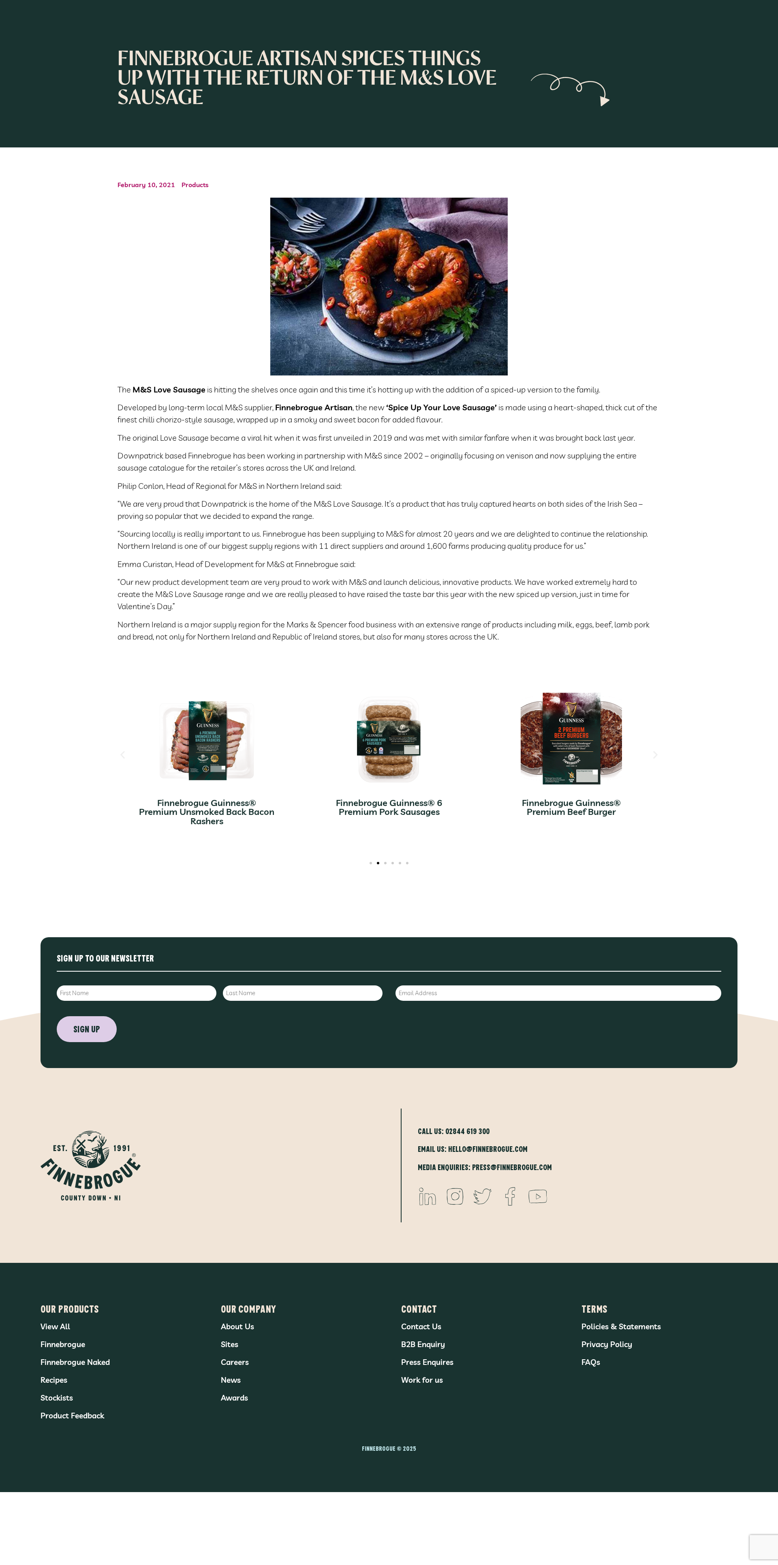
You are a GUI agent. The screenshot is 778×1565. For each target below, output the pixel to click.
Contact (419, 1308)
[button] (123, 754)
